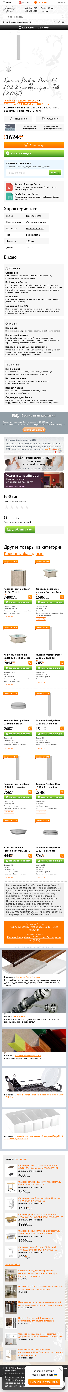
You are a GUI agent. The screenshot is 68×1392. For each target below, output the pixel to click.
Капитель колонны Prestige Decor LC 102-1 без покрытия (34, 928)
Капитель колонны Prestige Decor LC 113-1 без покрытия (17, 850)
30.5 (28, 241)
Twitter (18, 1373)
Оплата (11, 323)
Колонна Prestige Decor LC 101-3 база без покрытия (17, 723)
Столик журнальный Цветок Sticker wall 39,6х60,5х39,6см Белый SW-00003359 (37, 1248)
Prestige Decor (30, 128)
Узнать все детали (34, 429)
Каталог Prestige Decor (36, 187)
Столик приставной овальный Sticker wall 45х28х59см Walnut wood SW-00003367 (38, 1167)
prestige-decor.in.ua (53, 128)
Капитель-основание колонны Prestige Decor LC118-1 (17, 657)
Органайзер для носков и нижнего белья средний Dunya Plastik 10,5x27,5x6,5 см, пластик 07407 (33, 1137)
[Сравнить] (59, 22)
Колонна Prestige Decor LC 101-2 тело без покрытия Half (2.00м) (48, 657)
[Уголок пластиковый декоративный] (34, 1041)
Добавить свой (23, 529)
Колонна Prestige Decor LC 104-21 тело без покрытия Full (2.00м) (48, 723)
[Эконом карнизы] (34, 1002)
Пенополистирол (34, 228)
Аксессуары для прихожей (30, 1171)
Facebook (9, 1373)
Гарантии (12, 364)
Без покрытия (33, 234)
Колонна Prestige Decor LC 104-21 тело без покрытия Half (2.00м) (17, 787)
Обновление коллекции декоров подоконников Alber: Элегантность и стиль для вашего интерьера (40, 1352)
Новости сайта (12, 1264)
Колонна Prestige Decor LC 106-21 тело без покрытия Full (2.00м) (48, 787)
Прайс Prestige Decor (37, 196)
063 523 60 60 (46, 7)
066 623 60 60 (31, 11)
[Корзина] (63, 22)
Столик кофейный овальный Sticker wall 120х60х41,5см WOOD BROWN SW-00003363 (40, 1216)
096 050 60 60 (31, 7)
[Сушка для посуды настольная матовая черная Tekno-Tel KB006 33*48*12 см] (34, 1080)
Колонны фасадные (23, 553)
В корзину (36, 145)
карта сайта (10, 1370)
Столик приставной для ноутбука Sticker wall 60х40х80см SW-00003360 (39, 1183)
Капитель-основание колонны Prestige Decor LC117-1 (49, 592)
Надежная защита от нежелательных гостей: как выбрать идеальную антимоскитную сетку (40, 1303)
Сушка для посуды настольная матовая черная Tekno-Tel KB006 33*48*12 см (34, 1095)
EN (61, 2)
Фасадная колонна (36, 222)
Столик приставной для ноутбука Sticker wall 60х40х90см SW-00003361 (39, 1199)
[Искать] (62, 16)
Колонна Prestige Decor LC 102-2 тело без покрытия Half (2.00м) (34, 939)
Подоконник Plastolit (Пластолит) (28, 977)
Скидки (42, 2)
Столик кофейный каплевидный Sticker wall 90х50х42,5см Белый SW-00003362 (39, 1232)
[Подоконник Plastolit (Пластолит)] (34, 962)
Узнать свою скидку (20, 602)
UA (59, 2)
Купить (55, 172)
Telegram (44, 11)
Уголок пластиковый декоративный (28, 1055)
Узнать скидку (20, 153)
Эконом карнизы (19, 1016)
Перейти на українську (44, 1382)
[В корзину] (30, 597)
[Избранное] (54, 22)
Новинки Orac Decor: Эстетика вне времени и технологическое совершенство (40, 1288)
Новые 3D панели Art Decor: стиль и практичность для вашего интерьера (36, 1319)
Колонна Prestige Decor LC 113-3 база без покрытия (48, 850)
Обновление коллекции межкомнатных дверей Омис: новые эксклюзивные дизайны (40, 1335)
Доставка (12, 268)
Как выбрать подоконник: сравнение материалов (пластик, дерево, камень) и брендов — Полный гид (37, 1273)
